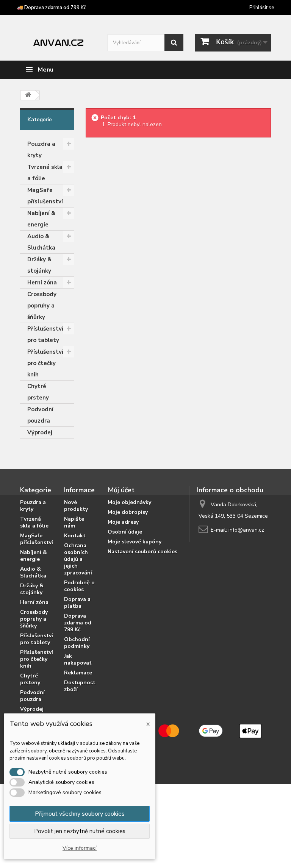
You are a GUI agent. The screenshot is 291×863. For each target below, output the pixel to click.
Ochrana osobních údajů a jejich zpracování (78, 559)
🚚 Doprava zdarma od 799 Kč (51, 7)
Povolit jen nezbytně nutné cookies (79, 831)
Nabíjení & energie (41, 218)
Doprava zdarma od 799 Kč (77, 622)
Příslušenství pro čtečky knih (45, 363)
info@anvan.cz (246, 530)
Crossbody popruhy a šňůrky (41, 305)
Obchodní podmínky (77, 643)
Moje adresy (123, 522)
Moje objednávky (129, 502)
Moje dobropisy (128, 512)
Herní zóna (42, 282)
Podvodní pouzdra (40, 415)
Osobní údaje (125, 531)
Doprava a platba (77, 603)
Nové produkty (76, 506)
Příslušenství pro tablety (45, 334)
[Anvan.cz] (58, 41)
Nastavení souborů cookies (142, 551)
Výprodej (39, 432)
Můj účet (121, 490)
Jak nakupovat (78, 659)
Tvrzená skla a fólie (45, 172)
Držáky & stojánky (39, 265)
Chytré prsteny (38, 391)
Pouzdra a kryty (41, 149)
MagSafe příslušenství (45, 195)
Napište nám (74, 522)
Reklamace (78, 672)
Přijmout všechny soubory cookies (80, 814)
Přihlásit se (261, 7)
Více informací (80, 848)
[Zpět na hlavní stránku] (28, 95)
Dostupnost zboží (79, 686)
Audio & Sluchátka (41, 242)
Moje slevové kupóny (134, 541)
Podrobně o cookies (79, 586)
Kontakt (75, 535)
